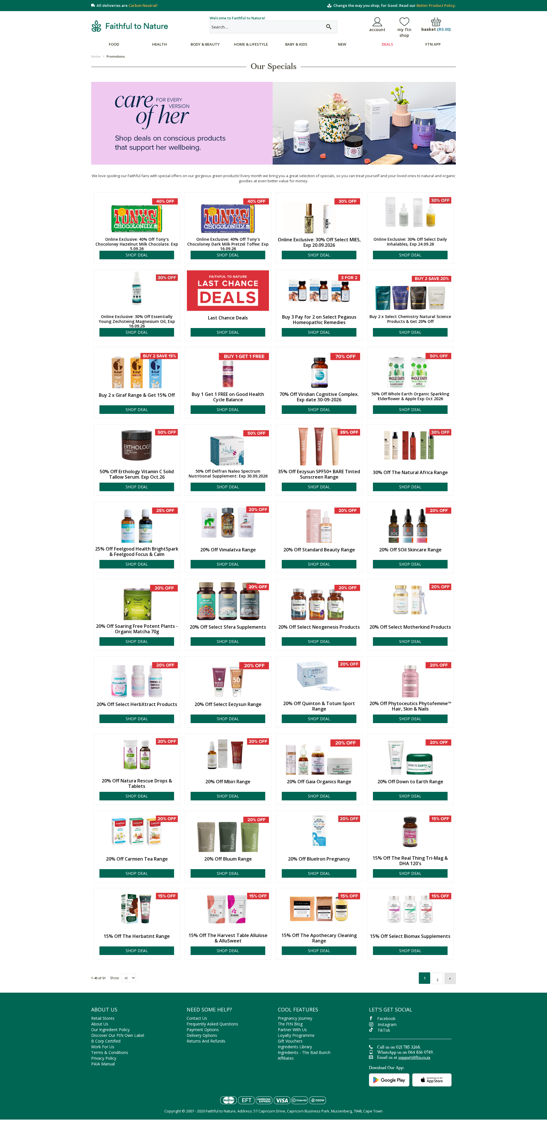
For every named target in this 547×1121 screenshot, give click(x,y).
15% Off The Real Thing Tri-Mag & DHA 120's (410, 860)
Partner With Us (292, 1029)
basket (436, 29)
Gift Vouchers (290, 1041)
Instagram (387, 1024)
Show (114, 978)
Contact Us (197, 1018)
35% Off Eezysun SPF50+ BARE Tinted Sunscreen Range (319, 474)
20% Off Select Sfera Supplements (228, 627)
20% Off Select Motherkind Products (410, 627)
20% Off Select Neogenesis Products (319, 627)
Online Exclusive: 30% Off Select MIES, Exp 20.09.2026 (319, 242)
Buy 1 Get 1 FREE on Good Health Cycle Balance (228, 397)
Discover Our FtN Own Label (117, 1035)
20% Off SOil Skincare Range (410, 550)
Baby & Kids (296, 44)
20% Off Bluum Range (228, 859)
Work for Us (102, 1046)
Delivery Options (202, 1035)
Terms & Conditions (109, 1052)
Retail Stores (103, 1018)
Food (114, 44)
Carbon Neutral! (143, 5)
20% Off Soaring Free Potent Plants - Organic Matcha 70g (137, 629)
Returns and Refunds (206, 1041)
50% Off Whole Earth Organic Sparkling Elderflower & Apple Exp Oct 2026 (410, 396)
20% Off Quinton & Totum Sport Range (319, 706)
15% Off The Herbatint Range (137, 936)
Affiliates (286, 1058)
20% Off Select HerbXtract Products (137, 704)
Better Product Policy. (436, 5)
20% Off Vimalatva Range (228, 550)
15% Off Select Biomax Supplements (410, 936)
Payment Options (203, 1029)
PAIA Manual (103, 1064)
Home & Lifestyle (251, 44)
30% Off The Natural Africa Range (410, 472)
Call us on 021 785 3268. (399, 1048)
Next (450, 978)
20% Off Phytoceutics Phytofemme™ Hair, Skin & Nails (410, 706)
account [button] (377, 29)
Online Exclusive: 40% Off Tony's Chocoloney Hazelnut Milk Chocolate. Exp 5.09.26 (136, 244)
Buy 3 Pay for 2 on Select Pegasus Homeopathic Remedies (319, 319)
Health (159, 44)
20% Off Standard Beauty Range (319, 550)
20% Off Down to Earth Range (410, 781)
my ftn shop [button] (404, 32)
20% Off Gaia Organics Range (319, 781)
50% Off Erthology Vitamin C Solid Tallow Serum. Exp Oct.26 (137, 474)
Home (96, 56)
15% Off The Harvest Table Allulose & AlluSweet (228, 938)
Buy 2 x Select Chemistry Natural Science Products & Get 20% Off (410, 319)
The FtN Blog (290, 1024)
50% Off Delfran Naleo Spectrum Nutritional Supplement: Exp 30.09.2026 (228, 474)
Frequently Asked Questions (212, 1024)
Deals (387, 44)
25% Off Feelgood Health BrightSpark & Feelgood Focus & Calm (136, 551)
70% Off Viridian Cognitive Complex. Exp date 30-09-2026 (319, 397)
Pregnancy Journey (295, 1018)
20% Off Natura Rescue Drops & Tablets (137, 783)
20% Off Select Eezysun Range (228, 704)
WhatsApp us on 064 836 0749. (405, 1053)
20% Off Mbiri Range (227, 781)
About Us (99, 1024)
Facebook (386, 1018)
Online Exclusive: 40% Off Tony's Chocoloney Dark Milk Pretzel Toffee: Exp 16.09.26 (228, 244)
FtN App (433, 44)
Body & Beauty (205, 44)
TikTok (383, 1030)
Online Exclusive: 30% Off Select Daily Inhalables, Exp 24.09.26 (410, 242)
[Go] (329, 27)
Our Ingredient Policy (110, 1029)
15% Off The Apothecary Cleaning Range (319, 938)
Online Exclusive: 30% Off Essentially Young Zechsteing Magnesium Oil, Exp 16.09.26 (137, 321)
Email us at (403, 1058)
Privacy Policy (103, 1058)
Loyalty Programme (296, 1035)
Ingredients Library (295, 1046)
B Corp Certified (106, 1041)
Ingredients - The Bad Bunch (304, 1052)
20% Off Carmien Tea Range (137, 859)
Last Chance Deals (228, 318)
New (342, 44)
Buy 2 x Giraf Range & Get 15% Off (137, 395)
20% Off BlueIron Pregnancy (319, 859)
